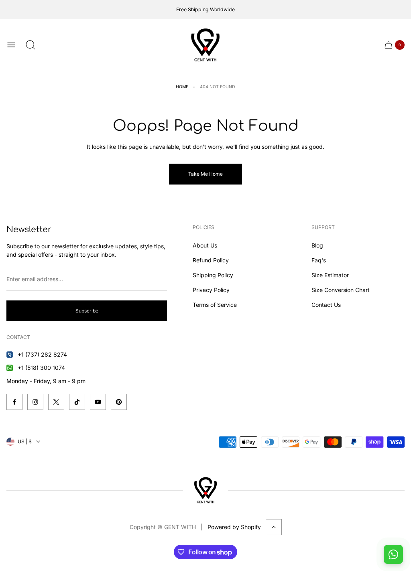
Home (182, 86)
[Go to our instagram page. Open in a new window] (35, 402)
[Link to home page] (205, 490)
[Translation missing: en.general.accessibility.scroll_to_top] (274, 527)
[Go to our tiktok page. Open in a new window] (77, 402)
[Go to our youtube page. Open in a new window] (98, 402)
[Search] (30, 45)
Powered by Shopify (234, 526)
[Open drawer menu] (11, 45)
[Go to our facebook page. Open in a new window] (14, 402)
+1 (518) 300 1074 (41, 367)
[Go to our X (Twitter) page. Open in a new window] (56, 402)
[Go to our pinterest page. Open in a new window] (119, 402)
